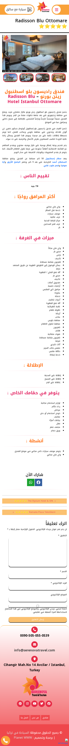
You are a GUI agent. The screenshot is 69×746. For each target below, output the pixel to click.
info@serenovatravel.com (34, 650)
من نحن (35, 717)
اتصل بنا (24, 717)
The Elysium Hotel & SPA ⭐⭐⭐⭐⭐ (33, 501)
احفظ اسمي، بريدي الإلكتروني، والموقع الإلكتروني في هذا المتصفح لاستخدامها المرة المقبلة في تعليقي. (36, 610)
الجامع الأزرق (13, 162)
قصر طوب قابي (51, 165)
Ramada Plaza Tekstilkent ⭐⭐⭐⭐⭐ (35, 512)
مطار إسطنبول (53, 159)
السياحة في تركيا (18, 733)
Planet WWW (23, 737)
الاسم (63, 571)
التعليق (62, 535)
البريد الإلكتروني (59, 583)
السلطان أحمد (59, 162)
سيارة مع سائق (16, 9)
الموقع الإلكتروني (59, 595)
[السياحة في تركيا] (43, 9)
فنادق (45, 717)
